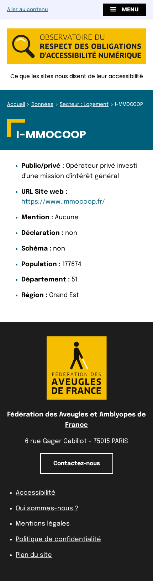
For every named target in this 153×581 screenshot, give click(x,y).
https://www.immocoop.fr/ (63, 202)
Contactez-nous (76, 464)
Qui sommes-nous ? (47, 508)
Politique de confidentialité (58, 539)
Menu (130, 9)
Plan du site (34, 555)
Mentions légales (43, 524)
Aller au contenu (27, 9)
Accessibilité (36, 493)
